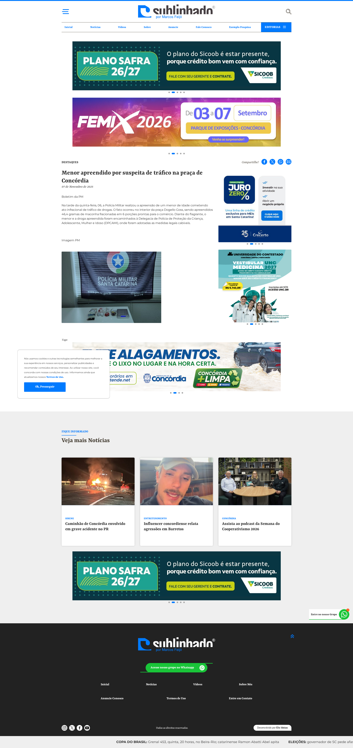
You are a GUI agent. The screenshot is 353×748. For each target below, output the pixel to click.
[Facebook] (264, 162)
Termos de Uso (176, 698)
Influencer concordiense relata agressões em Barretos (171, 527)
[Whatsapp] (280, 162)
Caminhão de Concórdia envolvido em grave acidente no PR (95, 527)
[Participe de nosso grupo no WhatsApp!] (329, 614)
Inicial (69, 27)
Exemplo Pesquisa (240, 27)
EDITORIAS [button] (272, 27)
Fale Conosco (204, 27)
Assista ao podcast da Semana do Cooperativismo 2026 (251, 527)
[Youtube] (87, 728)
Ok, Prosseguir (44, 387)
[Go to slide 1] (169, 92)
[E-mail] (288, 162)
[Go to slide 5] (184, 92)
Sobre (147, 27)
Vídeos (122, 27)
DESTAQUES (70, 162)
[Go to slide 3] (176, 92)
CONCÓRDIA (229, 518)
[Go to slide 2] (172, 92)
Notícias (95, 27)
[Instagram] (64, 728)
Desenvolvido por (272, 727)
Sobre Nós (245, 684)
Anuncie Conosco (112, 698)
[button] (177, 667)
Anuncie (173, 27)
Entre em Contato (240, 698)
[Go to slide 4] (180, 92)
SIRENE (69, 518)
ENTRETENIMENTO (155, 518)
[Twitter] (272, 162)
